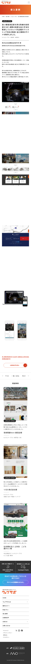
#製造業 (12, 37)
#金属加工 (17, 37)
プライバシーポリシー (7, 632)
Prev (7, 376)
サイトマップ (5, 630)
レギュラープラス (7, 21)
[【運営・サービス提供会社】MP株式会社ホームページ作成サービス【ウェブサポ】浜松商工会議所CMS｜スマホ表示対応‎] (6, 2)
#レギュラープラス (6, 37)
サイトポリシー (6, 637)
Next (24, 376)
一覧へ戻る (15, 376)
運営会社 (5, 635)
